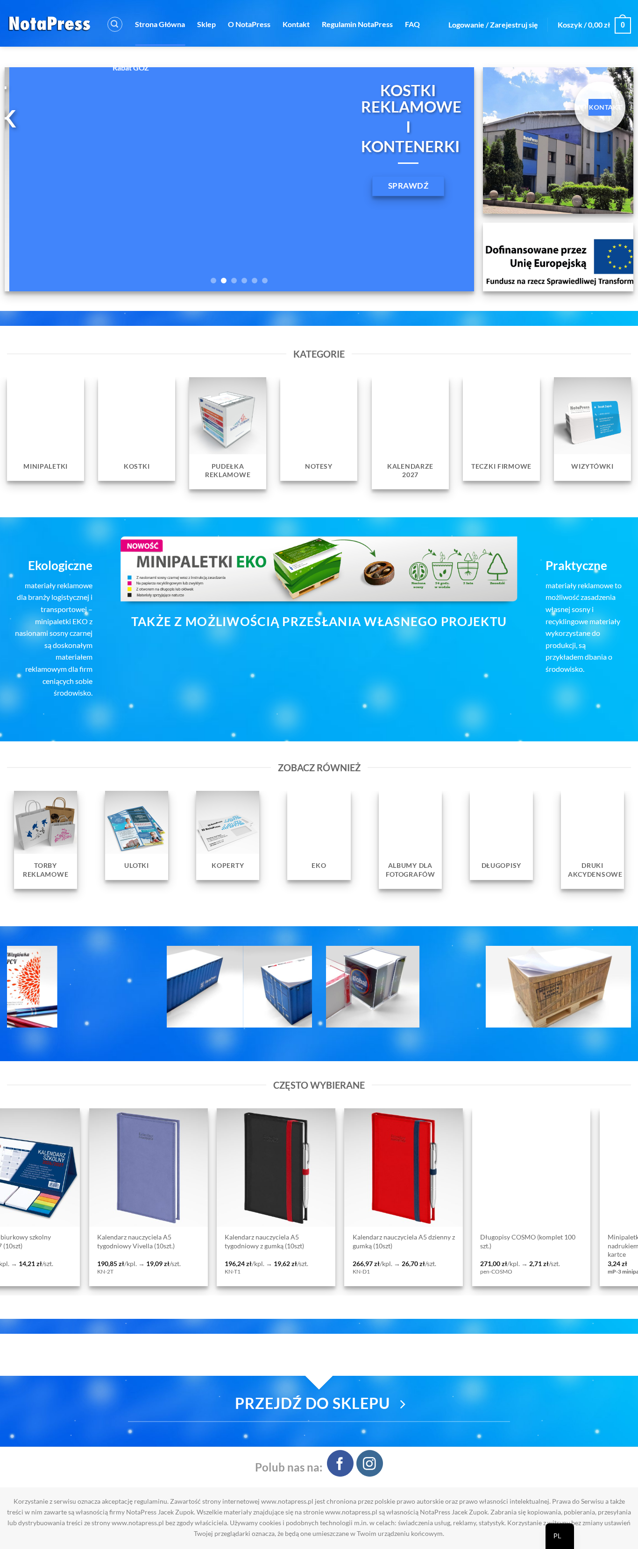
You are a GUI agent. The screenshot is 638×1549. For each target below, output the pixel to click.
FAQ (412, 24)
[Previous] (25, 179)
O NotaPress (249, 24)
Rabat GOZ (131, 67)
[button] (114, 24)
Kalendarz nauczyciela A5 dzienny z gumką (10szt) (130, 1241)
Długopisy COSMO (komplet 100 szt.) (254, 1241)
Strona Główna (160, 24)
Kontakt (296, 24)
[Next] (452, 179)
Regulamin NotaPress (357, 24)
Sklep (206, 24)
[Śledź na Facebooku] (340, 1463)
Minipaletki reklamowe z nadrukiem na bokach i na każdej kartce (381, 1245)
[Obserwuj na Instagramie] (369, 1463)
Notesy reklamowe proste (499, 1237)
